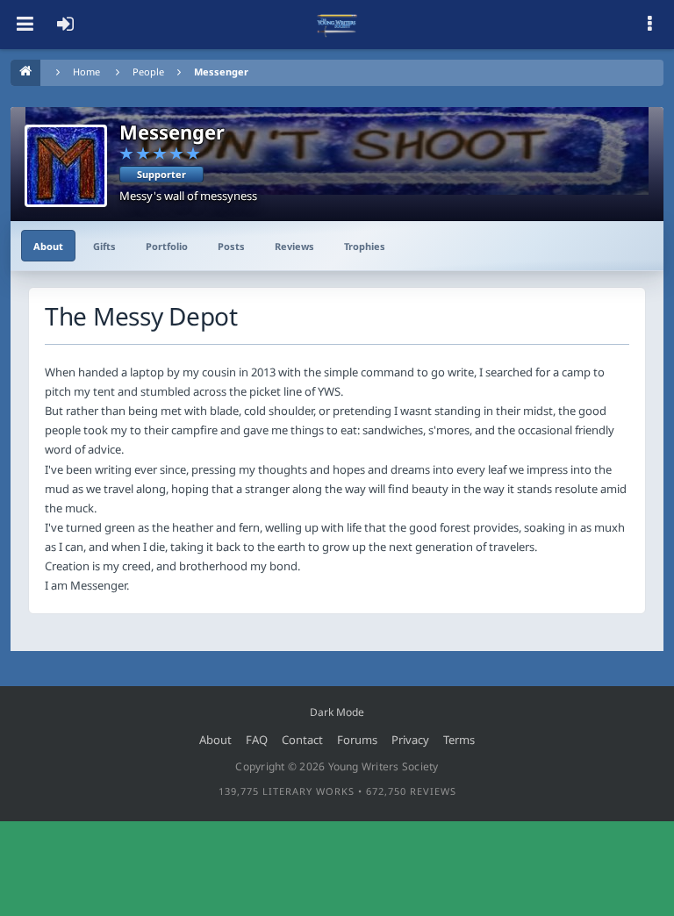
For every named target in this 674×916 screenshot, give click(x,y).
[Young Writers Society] (337, 24)
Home (86, 71)
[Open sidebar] (649, 24)
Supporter (161, 174)
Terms (459, 740)
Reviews (294, 246)
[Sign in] (65, 24)
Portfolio (167, 246)
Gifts (104, 246)
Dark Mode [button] (337, 712)
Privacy (410, 740)
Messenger (221, 71)
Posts (231, 246)
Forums (357, 740)
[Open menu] (24, 24)
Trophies (364, 246)
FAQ (257, 740)
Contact (302, 740)
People (148, 71)
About (48, 246)
